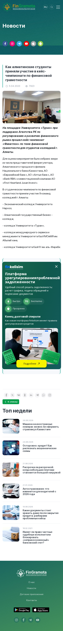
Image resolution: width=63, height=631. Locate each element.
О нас (31, 582)
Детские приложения (31, 594)
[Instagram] (49, 395)
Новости (31, 588)
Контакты (31, 600)
